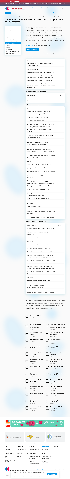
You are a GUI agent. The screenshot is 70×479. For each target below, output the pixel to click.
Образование (7, 457)
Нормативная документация (10, 453)
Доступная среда (32, 458)
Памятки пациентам (32, 452)
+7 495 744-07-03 (30, 7)
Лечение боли (44, 461)
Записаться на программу (32, 49)
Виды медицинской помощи (34, 449)
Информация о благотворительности (33, 462)
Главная (6, 16)
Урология (43, 453)
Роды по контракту (45, 459)
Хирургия (18, 457)
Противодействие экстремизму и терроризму (34, 457)
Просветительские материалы (34, 463)
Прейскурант (44, 450)
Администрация (7, 449)
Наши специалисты (8, 452)
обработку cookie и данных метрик (35, 475)
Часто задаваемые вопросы (34, 454)
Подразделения (7, 454)
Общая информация (45, 449)
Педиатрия (19, 456)
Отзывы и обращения (32, 453)
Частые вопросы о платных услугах (46, 457)
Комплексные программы (23, 16)
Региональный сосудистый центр (22, 453)
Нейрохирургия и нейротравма (22, 454)
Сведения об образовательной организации (10, 461)
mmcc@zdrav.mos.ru (40, 467)
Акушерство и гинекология (21, 449)
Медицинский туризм (45, 464)
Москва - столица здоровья (34, 459)
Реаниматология (20, 452)
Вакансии (6, 456)
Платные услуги (13, 16)
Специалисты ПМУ (45, 454)
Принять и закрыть (52, 474)
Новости (6, 450)
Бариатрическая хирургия (46, 458)
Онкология (19, 450)
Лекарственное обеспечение (34, 450)
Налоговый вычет (45, 462)
